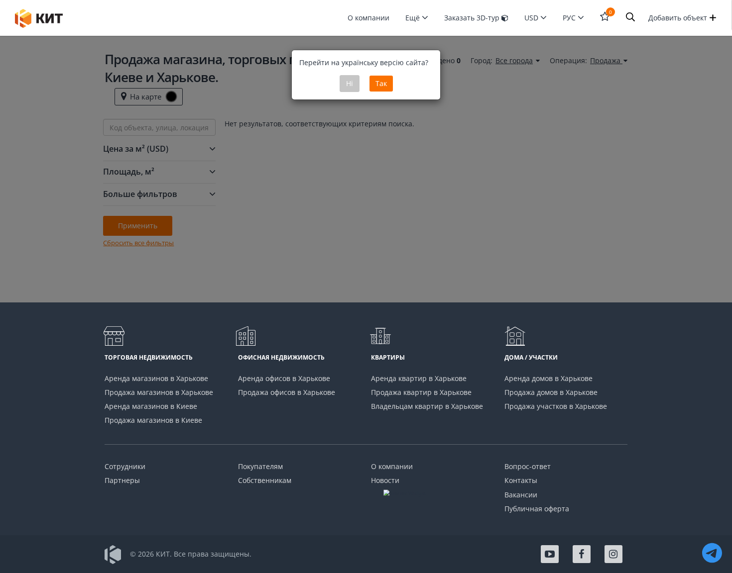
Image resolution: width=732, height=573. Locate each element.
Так (381, 83)
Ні (349, 83)
